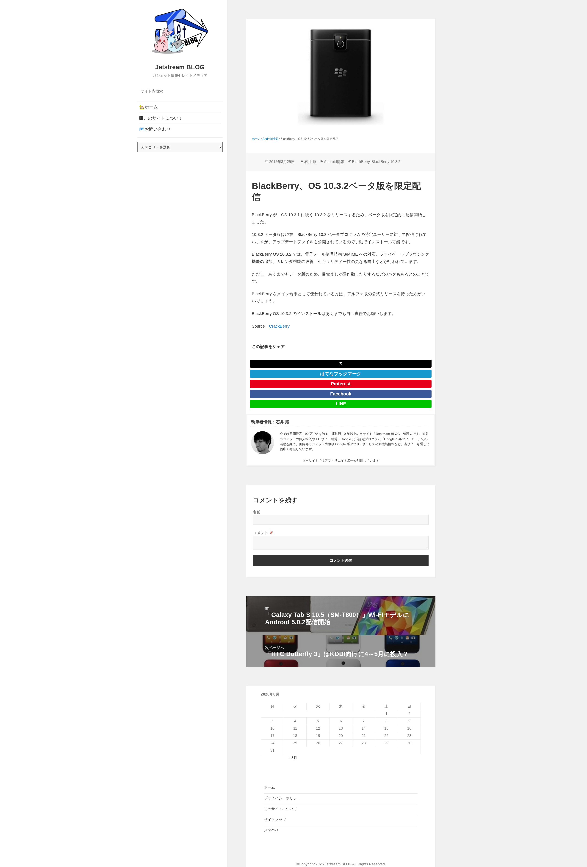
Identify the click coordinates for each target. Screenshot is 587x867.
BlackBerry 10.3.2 (385, 162)
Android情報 (334, 162)
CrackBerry (279, 326)
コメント (263, 532)
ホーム (269, 787)
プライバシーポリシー (282, 798)
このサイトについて (280, 809)
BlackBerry (361, 162)
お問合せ (271, 830)
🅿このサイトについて (161, 118)
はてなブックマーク (340, 373)
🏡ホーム (148, 107)
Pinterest (341, 383)
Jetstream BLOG (180, 67)
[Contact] (262, 442)
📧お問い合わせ (155, 129)
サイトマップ (275, 820)
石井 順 (310, 162)
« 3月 (292, 758)
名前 (256, 511)
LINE (341, 403)
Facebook (340, 393)
